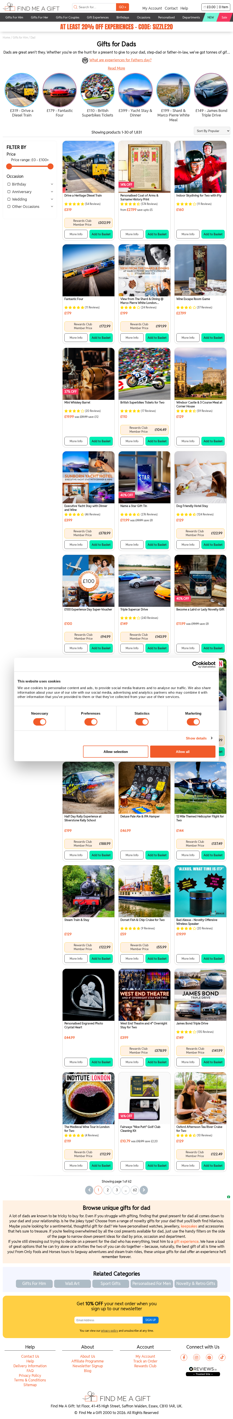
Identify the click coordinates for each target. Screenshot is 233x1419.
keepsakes (189, 1226)
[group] (22, 96)
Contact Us (30, 1356)
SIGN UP (150, 1320)
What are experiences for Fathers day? (120, 60)
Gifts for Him (20, 37)
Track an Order (145, 1361)
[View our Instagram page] (196, 1357)
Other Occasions (25, 206)
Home (6, 37)
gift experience (186, 1241)
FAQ (30, 1370)
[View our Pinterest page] (209, 1357)
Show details (196, 738)
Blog (87, 1370)
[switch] (90, 721)
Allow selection (116, 751)
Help (184, 8)
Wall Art (72, 1283)
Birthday (19, 184)
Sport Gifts (111, 1283)
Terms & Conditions (30, 1380)
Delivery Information (30, 1366)
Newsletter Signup (88, 1366)
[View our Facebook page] (183, 1357)
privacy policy (109, 1330)
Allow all (183, 751)
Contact (171, 8)
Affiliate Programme (87, 1361)
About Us (87, 1356)
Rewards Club (145, 1366)
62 (135, 1190)
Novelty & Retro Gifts (195, 1283)
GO (122, 7)
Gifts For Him (34, 1283)
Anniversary (22, 191)
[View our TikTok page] (222, 1357)
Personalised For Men (151, 1283)
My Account (152, 8)
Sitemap (30, 1385)
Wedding (19, 199)
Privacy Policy (30, 1375)
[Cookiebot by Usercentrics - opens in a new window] (195, 664)
